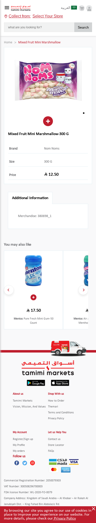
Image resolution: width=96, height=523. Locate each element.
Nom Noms (51, 149)
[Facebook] (17, 463)
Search (83, 27)
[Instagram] (32, 463)
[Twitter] (25, 463)
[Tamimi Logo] (21, 8)
